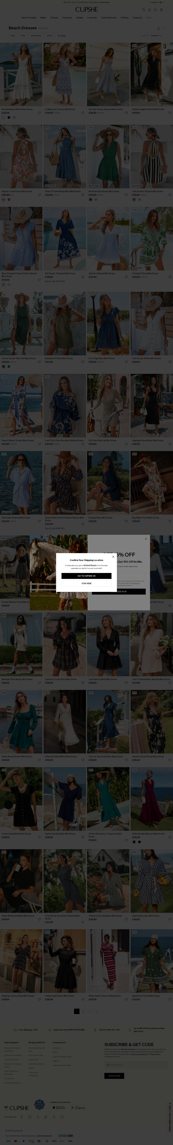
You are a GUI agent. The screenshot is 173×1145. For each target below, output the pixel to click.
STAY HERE (87, 583)
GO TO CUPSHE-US (86, 576)
